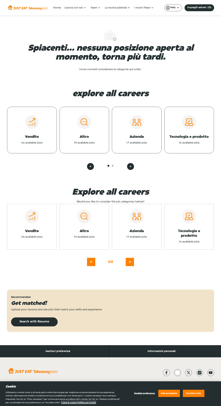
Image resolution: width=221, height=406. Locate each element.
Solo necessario (169, 393)
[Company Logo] (28, 7)
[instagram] (199, 372)
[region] (110, 393)
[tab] (108, 166)
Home (57, 7)
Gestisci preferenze (57, 351)
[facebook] (166, 372)
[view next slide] (130, 166)
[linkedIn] (177, 372)
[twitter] (188, 372)
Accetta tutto (193, 393)
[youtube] (210, 372)
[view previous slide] (90, 166)
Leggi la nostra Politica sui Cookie (79, 402)
